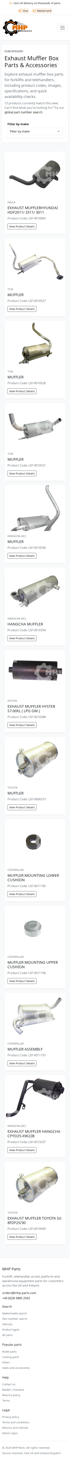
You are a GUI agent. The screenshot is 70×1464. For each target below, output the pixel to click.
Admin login (10, 1433)
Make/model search (14, 1313)
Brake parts (9, 1351)
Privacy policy (10, 1417)
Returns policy (11, 1395)
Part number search (14, 1319)
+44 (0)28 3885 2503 (16, 1298)
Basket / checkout (13, 1389)
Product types (10, 1329)
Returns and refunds (15, 1427)
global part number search (23, 112)
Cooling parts (10, 1357)
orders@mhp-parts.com (19, 1293)
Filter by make (18, 124)
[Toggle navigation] (62, 27)
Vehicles (7, 1324)
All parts (7, 1335)
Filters (6, 1362)
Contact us (8, 1384)
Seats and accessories (16, 1368)
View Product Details (22, 226)
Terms (6, 1400)
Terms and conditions (15, 1422)
